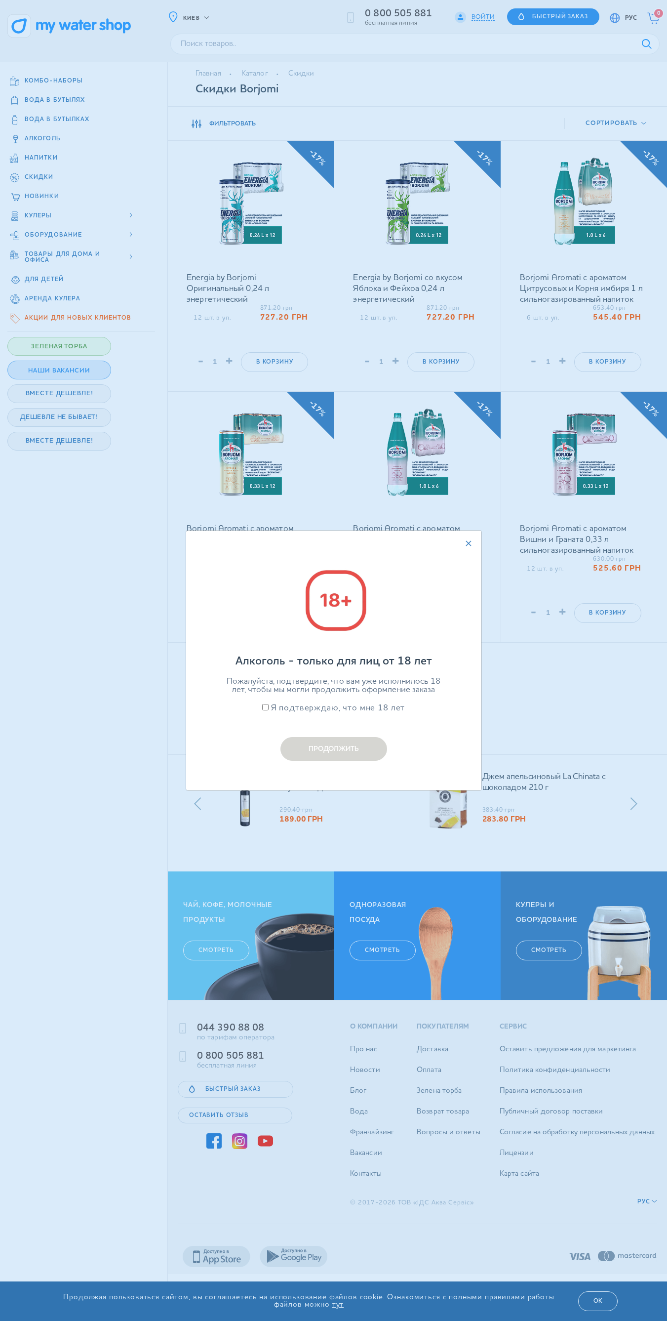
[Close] (468, 543)
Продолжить (334, 748)
